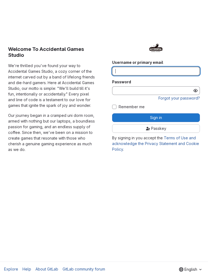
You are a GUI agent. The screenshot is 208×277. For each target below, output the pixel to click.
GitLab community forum (84, 269)
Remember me (132, 107)
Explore (11, 269)
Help (26, 269)
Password (121, 82)
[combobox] (190, 269)
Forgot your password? (179, 98)
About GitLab (46, 269)
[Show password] (195, 90)
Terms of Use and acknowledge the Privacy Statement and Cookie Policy (155, 143)
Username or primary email (137, 62)
